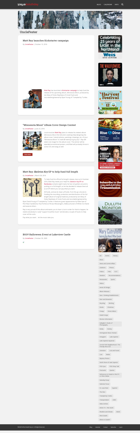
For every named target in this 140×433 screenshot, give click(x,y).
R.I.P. (116, 271)
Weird (118, 412)
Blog (91, 427)
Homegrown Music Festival (108, 333)
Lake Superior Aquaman (107, 341)
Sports (113, 279)
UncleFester (29, 44)
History (115, 256)
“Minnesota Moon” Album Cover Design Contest (49, 125)
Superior (114, 388)
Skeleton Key (74, 182)
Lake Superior (114, 337)
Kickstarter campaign (69, 90)
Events (107, 256)
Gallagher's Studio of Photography (106, 324)
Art (100, 256)
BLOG (99, 4)
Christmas (110, 307)
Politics (102, 271)
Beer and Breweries (106, 299)
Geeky (101, 329)
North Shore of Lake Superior (109, 362)
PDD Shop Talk (114, 366)
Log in (120, 427)
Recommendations (114, 275)
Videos (102, 283)
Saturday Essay (104, 380)
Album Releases (104, 291)
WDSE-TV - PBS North (106, 408)
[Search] (121, 4)
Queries (112, 370)
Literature (103, 350)
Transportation (104, 400)
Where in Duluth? (105, 420)
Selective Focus (104, 384)
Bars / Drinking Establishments (109, 295)
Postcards (103, 370)
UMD (114, 400)
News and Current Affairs (107, 263)
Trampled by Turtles (106, 396)
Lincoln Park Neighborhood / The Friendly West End (110, 345)
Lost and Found (114, 350)
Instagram (103, 337)
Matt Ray (47, 90)
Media (108, 354)
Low (101, 354)
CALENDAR (108, 4)
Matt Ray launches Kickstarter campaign (46, 40)
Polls (109, 271)
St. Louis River (104, 388)
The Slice (102, 392)
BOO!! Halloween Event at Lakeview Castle (46, 234)
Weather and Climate (106, 412)
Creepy (102, 311)
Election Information (106, 319)
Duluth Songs (104, 315)
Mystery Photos (104, 358)
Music (101, 260)
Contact (105, 427)
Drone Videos (112, 311)
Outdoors (103, 267)
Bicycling (102, 303)
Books (102, 307)
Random (102, 275)
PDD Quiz (103, 366)
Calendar (97, 427)
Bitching (111, 303)
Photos (111, 267)
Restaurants (103, 279)
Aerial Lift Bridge (105, 287)
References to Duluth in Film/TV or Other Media (109, 375)
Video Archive (104, 404)
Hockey (109, 329)
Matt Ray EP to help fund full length (50, 171)
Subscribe (113, 427)
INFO (117, 4)
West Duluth (103, 416)
